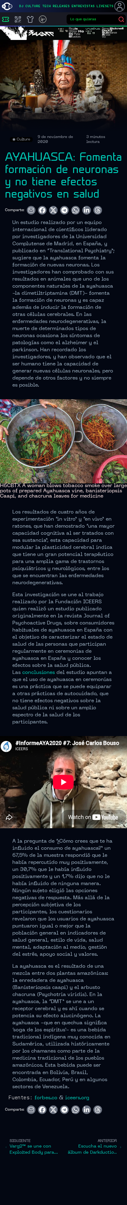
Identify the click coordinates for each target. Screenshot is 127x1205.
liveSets (104, 6)
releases (61, 6)
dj (21, 6)
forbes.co (46, 1098)
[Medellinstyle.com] (7, 6)
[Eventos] (5, 19)
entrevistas (83, 6)
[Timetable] (43, 19)
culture (32, 6)
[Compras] (18, 19)
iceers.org (77, 1098)
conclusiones (38, 672)
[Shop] (30, 19)
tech (46, 6)
